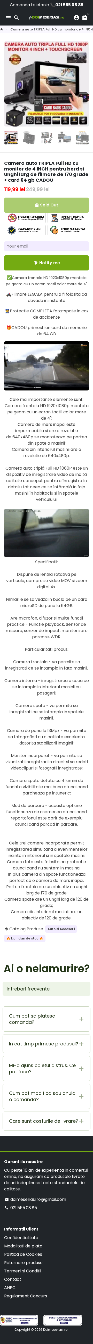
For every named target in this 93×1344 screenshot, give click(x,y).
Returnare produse (23, 1263)
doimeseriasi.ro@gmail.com (35, 1199)
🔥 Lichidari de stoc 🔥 (24, 938)
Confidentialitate (21, 1238)
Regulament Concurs (25, 1296)
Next (84, 84)
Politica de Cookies (23, 1254)
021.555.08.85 (21, 1208)
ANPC (10, 1288)
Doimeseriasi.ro (55, 1329)
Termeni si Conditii (22, 1271)
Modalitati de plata (23, 1246)
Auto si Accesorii (61, 929)
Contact (12, 1279)
